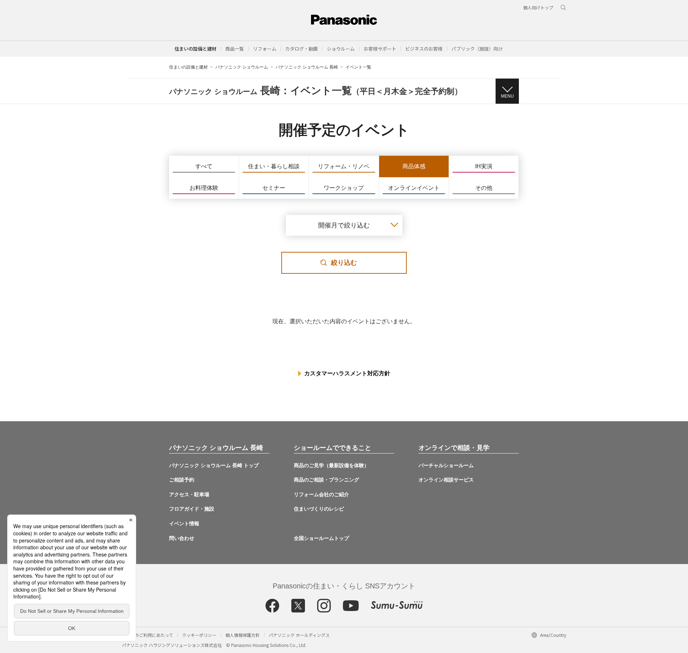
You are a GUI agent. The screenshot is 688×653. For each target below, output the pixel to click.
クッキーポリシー (199, 635)
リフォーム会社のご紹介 (321, 494)
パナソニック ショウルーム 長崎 (307, 67)
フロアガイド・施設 (191, 509)
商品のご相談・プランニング (326, 480)
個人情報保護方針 (242, 635)
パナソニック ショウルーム (241, 67)
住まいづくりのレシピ (319, 509)
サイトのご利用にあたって (147, 635)
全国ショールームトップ (321, 538)
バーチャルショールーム (446, 465)
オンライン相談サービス (446, 480)
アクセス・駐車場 (189, 494)
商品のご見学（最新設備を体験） (331, 465)
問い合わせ (181, 538)
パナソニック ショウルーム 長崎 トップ (214, 465)
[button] (234, 48)
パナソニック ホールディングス (299, 635)
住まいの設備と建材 (195, 48)
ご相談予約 (181, 480)
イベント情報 (184, 523)
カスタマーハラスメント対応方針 (347, 373)
